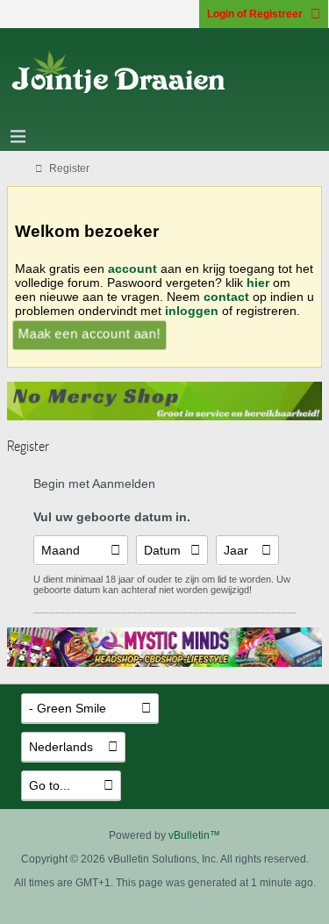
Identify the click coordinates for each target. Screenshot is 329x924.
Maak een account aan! (89, 333)
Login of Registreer (255, 14)
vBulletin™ (194, 835)
